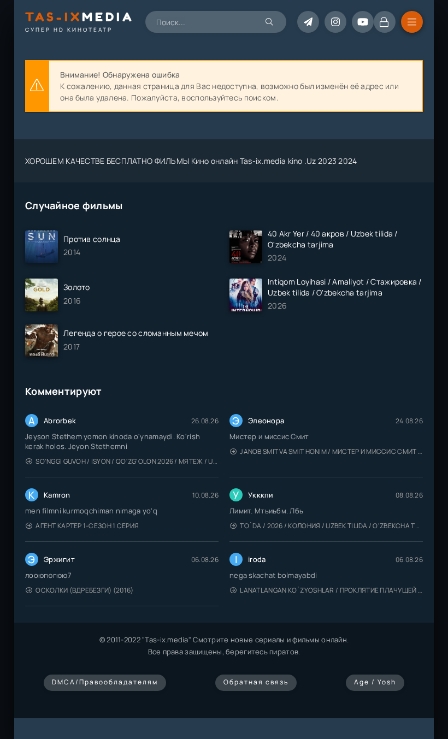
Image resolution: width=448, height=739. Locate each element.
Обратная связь (255, 682)
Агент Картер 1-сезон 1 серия (87, 525)
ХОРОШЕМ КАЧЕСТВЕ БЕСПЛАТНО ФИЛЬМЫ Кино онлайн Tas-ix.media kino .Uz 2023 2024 (191, 161)
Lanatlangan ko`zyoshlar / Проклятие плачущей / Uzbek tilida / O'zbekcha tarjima (331, 590)
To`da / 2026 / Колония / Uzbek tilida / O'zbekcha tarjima (331, 525)
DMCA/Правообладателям (105, 682)
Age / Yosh (375, 682)
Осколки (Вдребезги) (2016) (84, 590)
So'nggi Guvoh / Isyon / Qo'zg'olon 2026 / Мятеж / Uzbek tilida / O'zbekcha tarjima (127, 461)
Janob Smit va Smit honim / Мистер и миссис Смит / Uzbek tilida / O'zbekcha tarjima (331, 451)
